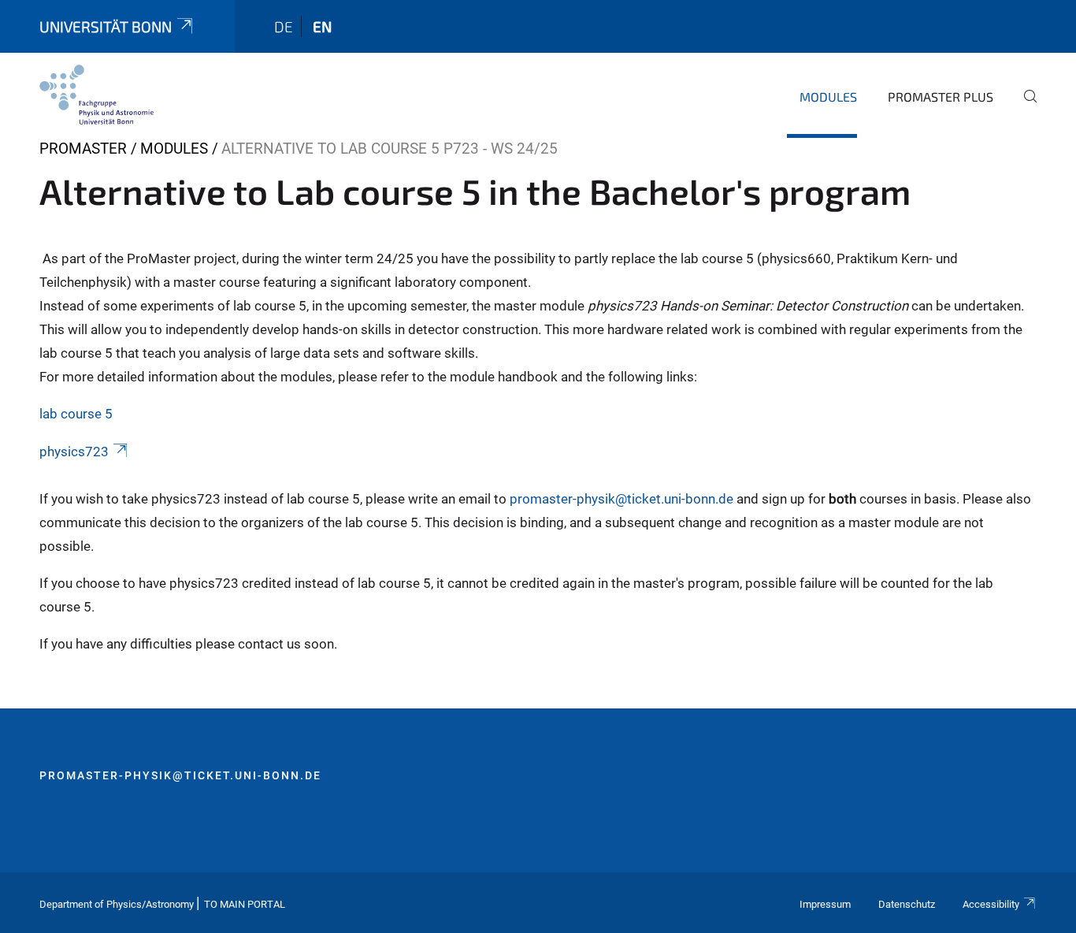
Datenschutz (906, 904)
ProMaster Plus (940, 96)
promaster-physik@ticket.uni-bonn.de (619, 499)
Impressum (825, 904)
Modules (828, 96)
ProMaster (83, 148)
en (322, 26)
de (283, 26)
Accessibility (991, 904)
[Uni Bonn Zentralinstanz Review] (96, 95)
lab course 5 (76, 414)
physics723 (74, 451)
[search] (1024, 107)
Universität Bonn (105, 26)
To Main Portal (244, 904)
